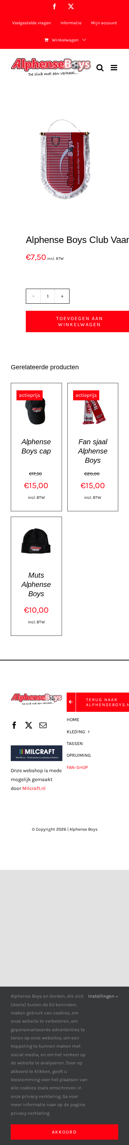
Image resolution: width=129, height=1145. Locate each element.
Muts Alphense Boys (36, 584)
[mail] (43, 725)
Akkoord (64, 1132)
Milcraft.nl (34, 788)
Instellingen (101, 996)
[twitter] (28, 725)
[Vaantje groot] (64, 162)
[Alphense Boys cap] (36, 391)
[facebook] (14, 725)
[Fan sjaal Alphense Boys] (93, 391)
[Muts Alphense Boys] (36, 525)
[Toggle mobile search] (100, 67)
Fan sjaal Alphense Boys (93, 451)
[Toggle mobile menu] (114, 67)
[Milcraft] (36, 748)
